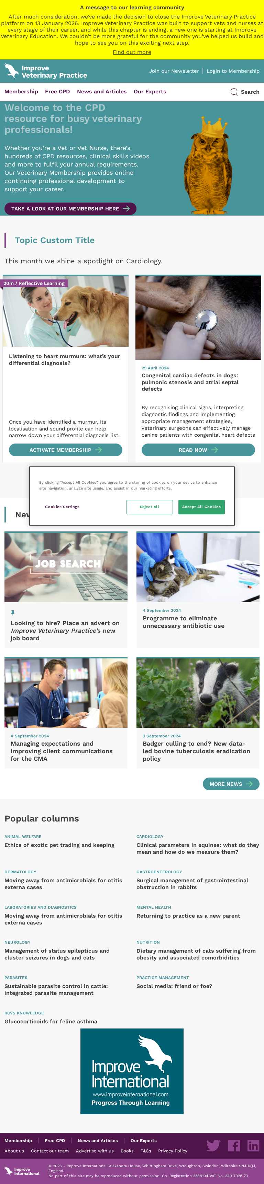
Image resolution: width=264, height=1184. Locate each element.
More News (226, 784)
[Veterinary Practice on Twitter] (213, 1145)
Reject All (150, 506)
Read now (193, 450)
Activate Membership (60, 450)
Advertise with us (95, 1150)
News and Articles (102, 91)
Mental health (153, 907)
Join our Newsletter (174, 71)
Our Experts (150, 91)
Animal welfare (23, 836)
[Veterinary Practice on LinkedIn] (253, 1145)
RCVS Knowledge (24, 1013)
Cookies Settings (62, 506)
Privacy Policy (172, 1150)
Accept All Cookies (201, 506)
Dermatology (20, 872)
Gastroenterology (159, 872)
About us (14, 1150)
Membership (21, 91)
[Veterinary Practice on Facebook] (234, 1145)
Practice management (162, 977)
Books (127, 1150)
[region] (132, 496)
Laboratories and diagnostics (40, 907)
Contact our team (50, 1150)
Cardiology (150, 836)
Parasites (16, 977)
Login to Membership (233, 71)
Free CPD (57, 91)
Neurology (17, 942)
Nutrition (148, 942)
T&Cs (146, 1150)
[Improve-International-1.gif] (132, 1071)
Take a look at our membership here (65, 209)
